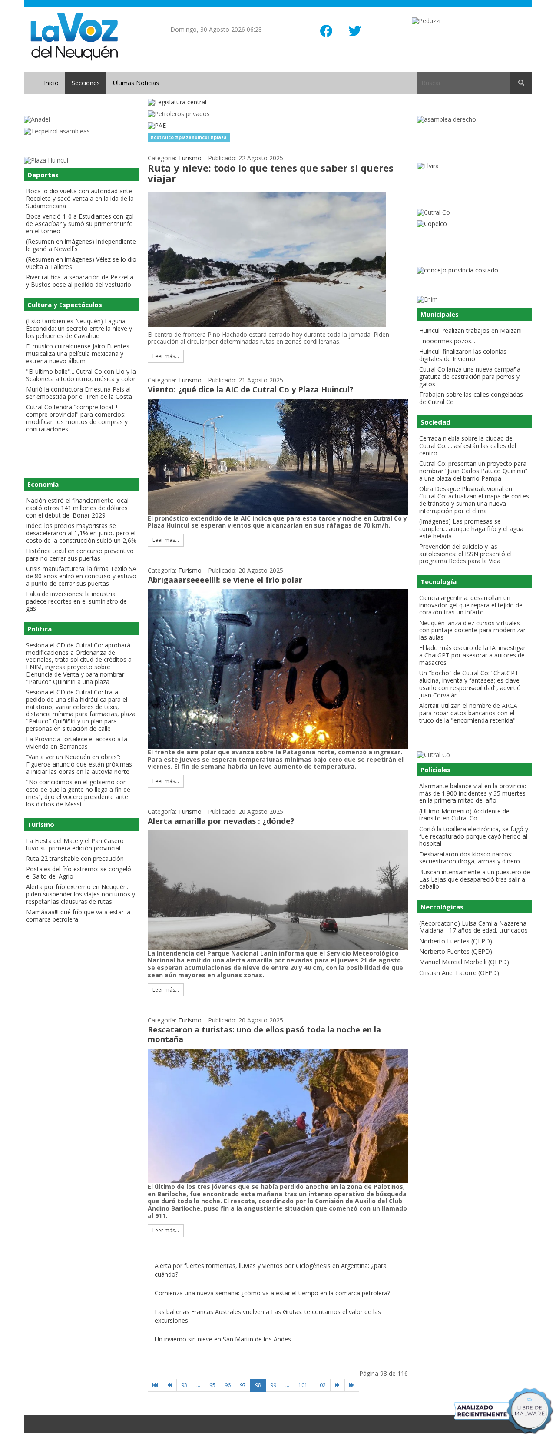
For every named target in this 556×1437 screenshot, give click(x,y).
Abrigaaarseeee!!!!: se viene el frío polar (225, 579)
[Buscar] (521, 83)
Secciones (86, 83)
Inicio (51, 83)
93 (184, 1385)
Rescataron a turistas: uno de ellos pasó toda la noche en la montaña (264, 1034)
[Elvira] (474, 166)
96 (228, 1385)
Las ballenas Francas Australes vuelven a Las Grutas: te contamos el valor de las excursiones (268, 1316)
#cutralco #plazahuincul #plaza (188, 137)
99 (273, 1385)
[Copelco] (474, 224)
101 (303, 1385)
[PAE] (278, 125)
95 (212, 1385)
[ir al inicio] (74, 36)
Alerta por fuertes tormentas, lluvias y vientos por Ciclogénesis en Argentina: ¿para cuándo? (271, 1269)
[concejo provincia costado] (474, 270)
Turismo (190, 158)
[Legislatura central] (278, 102)
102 (321, 1385)
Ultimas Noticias (136, 83)
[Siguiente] (337, 1385)
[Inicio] (155, 1385)
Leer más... (165, 356)
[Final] (351, 1385)
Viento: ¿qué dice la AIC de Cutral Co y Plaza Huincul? (251, 389)
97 (243, 1385)
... (198, 1385)
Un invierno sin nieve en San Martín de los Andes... (225, 1339)
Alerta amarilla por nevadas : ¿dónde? (221, 821)
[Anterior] (169, 1385)
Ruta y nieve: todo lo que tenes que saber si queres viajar (271, 173)
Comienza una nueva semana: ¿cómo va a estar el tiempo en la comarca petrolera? (272, 1293)
